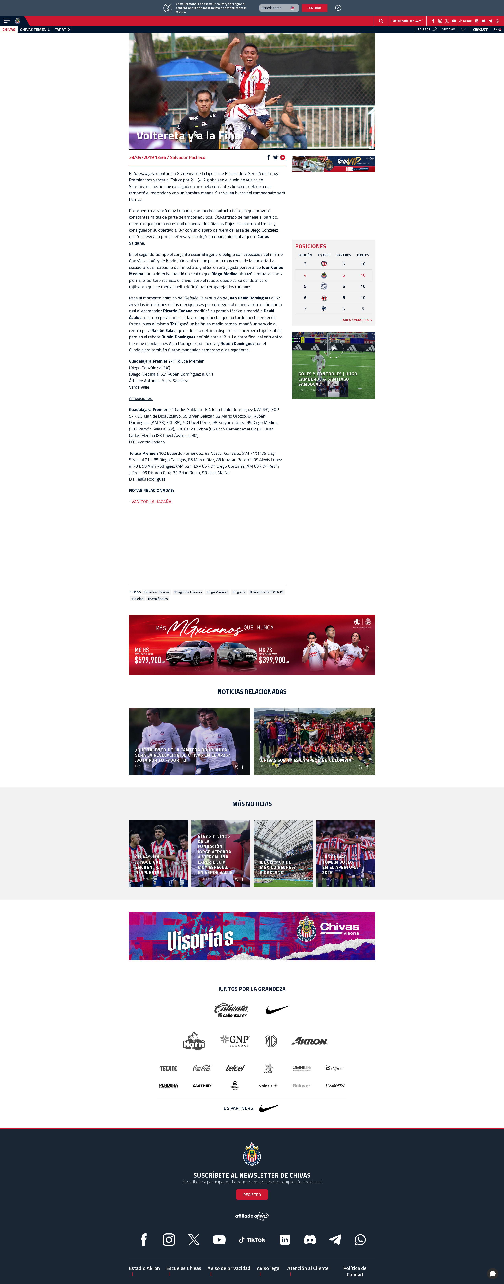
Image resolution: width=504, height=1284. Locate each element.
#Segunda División (188, 592)
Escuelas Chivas (183, 1268)
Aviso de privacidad (229, 1268)
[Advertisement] (207, 545)
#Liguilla (239, 592)
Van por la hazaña (151, 501)
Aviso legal (269, 1268)
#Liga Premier (217, 592)
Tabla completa (355, 320)
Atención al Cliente (308, 1268)
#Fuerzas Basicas (157, 592)
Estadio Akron (144, 1268)
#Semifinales (158, 598)
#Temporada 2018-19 (266, 592)
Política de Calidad (355, 1271)
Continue (314, 8)
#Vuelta (137, 598)
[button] (492, 1273)
